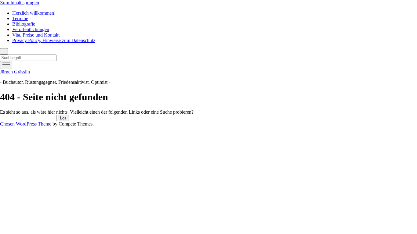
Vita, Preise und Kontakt (36, 34)
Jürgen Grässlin (15, 71)
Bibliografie (23, 24)
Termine (20, 18)
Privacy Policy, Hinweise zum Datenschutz (53, 40)
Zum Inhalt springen (19, 2)
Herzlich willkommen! (34, 13)
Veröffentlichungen (30, 29)
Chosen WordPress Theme (25, 123)
